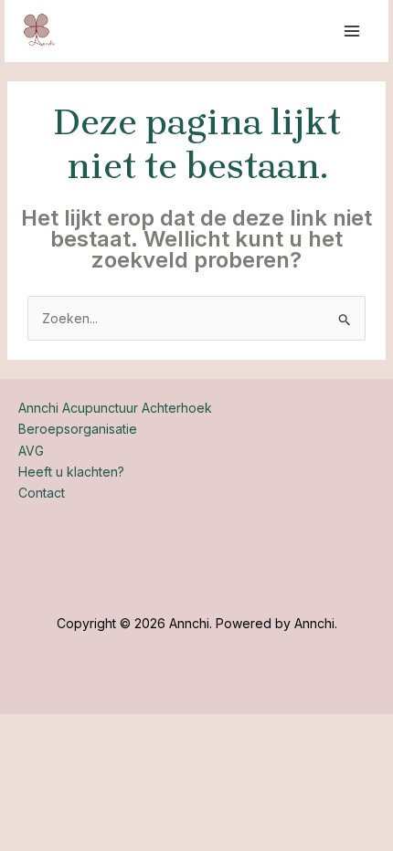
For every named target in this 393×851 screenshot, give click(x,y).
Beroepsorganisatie (77, 428)
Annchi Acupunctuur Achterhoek (115, 407)
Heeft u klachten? (71, 471)
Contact (41, 492)
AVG (31, 450)
